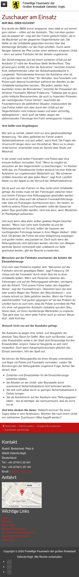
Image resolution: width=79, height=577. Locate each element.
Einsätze (7, 521)
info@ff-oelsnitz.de (20, 471)
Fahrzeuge (8, 525)
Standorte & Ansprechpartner (19, 532)
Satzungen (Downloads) (16, 536)
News (5, 517)
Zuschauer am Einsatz (29, 16)
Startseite (10, 426)
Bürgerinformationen (49, 426)
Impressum (8, 539)
